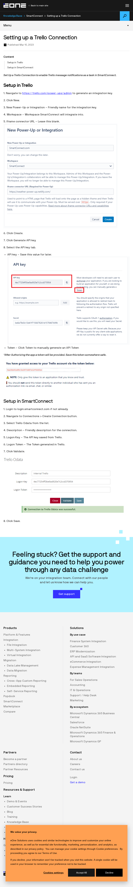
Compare (9, 711)
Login (73, 777)
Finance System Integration (88, 641)
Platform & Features (16, 634)
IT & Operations (80, 690)
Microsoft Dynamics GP (85, 741)
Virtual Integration (19, 655)
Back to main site (39, 6)
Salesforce (77, 722)
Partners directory (15, 764)
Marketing (76, 700)
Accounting (77, 685)
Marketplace (11, 706)
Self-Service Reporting (22, 691)
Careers (75, 764)
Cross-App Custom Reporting (26, 680)
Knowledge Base (12, 16)
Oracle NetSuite (80, 727)
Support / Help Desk (83, 695)
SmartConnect (13, 701)
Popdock (9, 696)
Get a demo (77, 782)
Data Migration (17, 670)
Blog (10, 811)
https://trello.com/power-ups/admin (47, 93)
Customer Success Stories (24, 806)
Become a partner (15, 759)
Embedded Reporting (21, 686)
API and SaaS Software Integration (93, 656)
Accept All (81, 872)
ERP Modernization (82, 651)
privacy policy (36, 848)
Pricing (7, 782)
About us (76, 759)
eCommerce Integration (85, 661)
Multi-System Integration (23, 650)
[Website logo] (14, 5)
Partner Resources (15, 769)
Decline (109, 872)
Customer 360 (79, 646)
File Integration (17, 645)
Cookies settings (53, 872)
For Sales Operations (83, 680)
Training (12, 816)
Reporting (9, 675)
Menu (7, 25)
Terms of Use (49, 853)
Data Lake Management (22, 665)
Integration (10, 640)
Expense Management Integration (92, 667)
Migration (9, 660)
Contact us (77, 769)
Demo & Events (17, 801)
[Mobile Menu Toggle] (127, 5)
